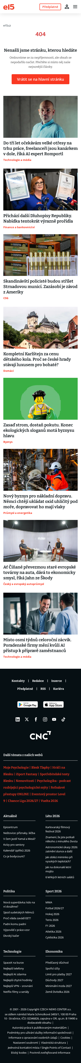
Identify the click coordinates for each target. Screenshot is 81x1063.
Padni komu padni (14, 924)
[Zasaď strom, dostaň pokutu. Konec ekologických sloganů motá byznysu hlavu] (40, 399)
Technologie (12, 951)
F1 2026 (50, 926)
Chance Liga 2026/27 (23, 801)
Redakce (38, 681)
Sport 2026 (53, 891)
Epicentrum (10, 827)
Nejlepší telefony (13, 968)
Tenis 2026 (51, 920)
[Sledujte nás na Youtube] (54, 719)
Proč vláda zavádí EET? (17, 918)
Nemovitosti (25, 781)
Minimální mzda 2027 (58, 986)
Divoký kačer (11, 936)
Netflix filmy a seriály (16, 992)
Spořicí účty (52, 968)
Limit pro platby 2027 (58, 974)
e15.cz (7, 25)
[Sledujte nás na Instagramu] (45, 719)
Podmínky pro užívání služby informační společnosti (39, 1032)
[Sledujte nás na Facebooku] (36, 719)
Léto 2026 (52, 816)
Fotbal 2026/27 (54, 908)
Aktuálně (10, 816)
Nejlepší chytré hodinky (17, 980)
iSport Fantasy (26, 774)
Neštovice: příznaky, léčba (19, 833)
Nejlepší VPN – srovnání (18, 986)
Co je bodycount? (14, 856)
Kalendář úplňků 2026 (16, 850)
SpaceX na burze (13, 962)
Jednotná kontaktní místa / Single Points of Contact (39, 1047)
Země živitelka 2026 (57, 992)
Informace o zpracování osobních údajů (33, 1037)
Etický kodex (19, 1052)
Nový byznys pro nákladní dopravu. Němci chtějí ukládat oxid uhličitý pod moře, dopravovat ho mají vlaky (40, 501)
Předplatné (25, 689)
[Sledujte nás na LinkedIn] (17, 719)
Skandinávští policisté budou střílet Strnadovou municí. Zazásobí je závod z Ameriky (40, 286)
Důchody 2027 (54, 980)
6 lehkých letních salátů (59, 877)
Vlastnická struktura (53, 1042)
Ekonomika (54, 951)
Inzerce (56, 681)
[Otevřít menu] (75, 7)
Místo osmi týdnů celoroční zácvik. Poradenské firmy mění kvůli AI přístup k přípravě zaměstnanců (37, 645)
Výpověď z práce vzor (16, 930)
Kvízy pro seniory (14, 844)
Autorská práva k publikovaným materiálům (39, 1027)
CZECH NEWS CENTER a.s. (55, 1009)
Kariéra (58, 689)
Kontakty (18, 681)
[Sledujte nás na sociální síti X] (26, 719)
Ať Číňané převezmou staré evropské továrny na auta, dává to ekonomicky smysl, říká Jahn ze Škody (39, 572)
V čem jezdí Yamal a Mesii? (19, 839)
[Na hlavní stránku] (8, 6)
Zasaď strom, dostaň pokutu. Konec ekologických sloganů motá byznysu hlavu (38, 430)
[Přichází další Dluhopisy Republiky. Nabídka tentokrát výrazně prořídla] (40, 189)
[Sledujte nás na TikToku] (63, 719)
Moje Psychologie (16, 767)
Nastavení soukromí (25, 1042)
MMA (48, 902)
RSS (43, 689)
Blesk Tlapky (40, 767)
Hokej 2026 (52, 914)
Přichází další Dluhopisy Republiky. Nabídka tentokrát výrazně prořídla (38, 218)
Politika (9, 891)
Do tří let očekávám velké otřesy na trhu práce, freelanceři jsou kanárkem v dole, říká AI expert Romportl (40, 148)
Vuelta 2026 (49, 801)
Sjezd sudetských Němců (18, 912)
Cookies (65, 1037)
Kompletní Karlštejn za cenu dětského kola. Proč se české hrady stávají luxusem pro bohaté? (37, 359)
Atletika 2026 (53, 931)
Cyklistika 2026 (54, 937)
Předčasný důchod (57, 962)
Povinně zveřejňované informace (50, 1052)
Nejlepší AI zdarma (14, 974)
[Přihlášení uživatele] (67, 7)
